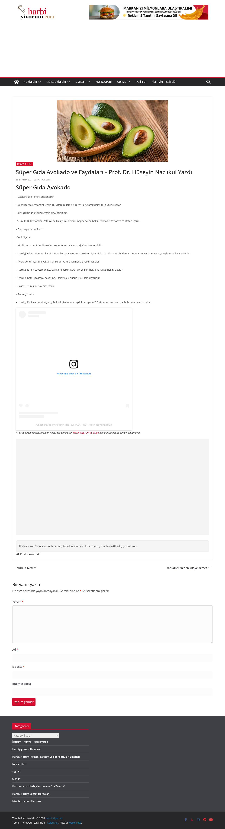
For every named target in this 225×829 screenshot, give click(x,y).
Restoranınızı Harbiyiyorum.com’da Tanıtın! (38, 786)
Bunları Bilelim (24, 164)
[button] (39, 81)
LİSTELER (80, 81)
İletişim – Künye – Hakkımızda (30, 741)
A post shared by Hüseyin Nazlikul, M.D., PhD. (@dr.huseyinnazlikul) (74, 424)
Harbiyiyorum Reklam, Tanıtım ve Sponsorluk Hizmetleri (46, 756)
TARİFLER (141, 81)
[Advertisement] (112, 50)
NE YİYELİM (30, 81)
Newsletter (18, 764)
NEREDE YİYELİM (56, 81)
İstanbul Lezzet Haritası (26, 801)
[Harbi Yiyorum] (16, 82)
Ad (15, 650)
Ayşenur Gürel (44, 179)
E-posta (18, 667)
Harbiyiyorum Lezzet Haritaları (31, 793)
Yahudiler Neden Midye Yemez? (187, 568)
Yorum (18, 602)
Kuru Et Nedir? (26, 568)
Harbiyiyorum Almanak (26, 749)
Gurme (121, 81)
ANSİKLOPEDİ (104, 81)
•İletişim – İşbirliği (164, 81)
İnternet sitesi (21, 684)
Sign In (16, 771)
